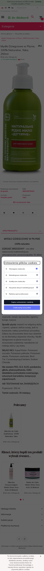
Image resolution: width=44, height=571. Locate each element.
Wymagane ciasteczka (17, 269)
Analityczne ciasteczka (17, 281)
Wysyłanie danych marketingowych (21, 288)
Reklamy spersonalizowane (18, 294)
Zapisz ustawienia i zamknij (22, 302)
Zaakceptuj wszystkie (22, 307)
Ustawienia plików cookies (20, 262)
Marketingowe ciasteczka (18, 275)
